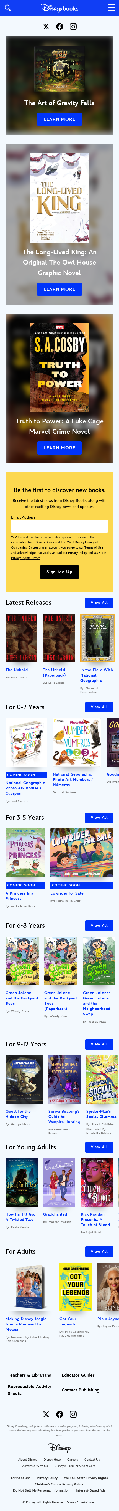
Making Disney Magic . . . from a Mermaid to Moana (29, 1324)
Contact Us (92, 1460)
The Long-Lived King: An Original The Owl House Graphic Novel (60, 262)
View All (99, 602)
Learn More (59, 119)
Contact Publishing (80, 1390)
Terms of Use (93, 547)
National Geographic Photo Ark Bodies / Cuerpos (25, 788)
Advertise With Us (35, 1466)
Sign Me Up (59, 572)
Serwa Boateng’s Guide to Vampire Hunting (64, 1116)
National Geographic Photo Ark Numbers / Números (73, 779)
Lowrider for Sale (67, 893)
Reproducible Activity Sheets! (29, 1390)
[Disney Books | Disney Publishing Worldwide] (59, 8)
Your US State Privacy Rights (86, 1478)
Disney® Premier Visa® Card (75, 1466)
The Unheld (17, 670)
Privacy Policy (77, 553)
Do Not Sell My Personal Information (41, 1491)
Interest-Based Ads (90, 1490)
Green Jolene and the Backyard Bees (22, 998)
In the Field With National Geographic (96, 675)
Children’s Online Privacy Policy (59, 1484)
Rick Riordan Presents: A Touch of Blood (95, 1219)
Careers (72, 1460)
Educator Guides (78, 1375)
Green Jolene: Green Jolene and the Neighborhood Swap (96, 1003)
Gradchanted (55, 1214)
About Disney (27, 1460)
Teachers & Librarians (29, 1375)
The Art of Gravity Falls (59, 103)
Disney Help (52, 1460)
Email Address (23, 517)
